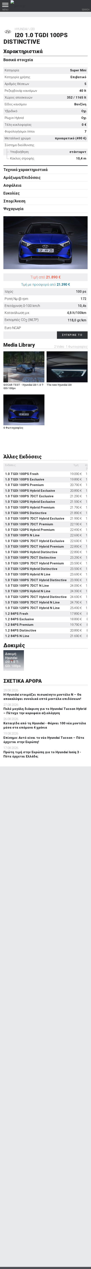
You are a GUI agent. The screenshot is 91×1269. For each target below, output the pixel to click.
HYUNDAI (21, 29)
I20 (32, 29)
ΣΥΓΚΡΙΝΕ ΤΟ (72, 335)
